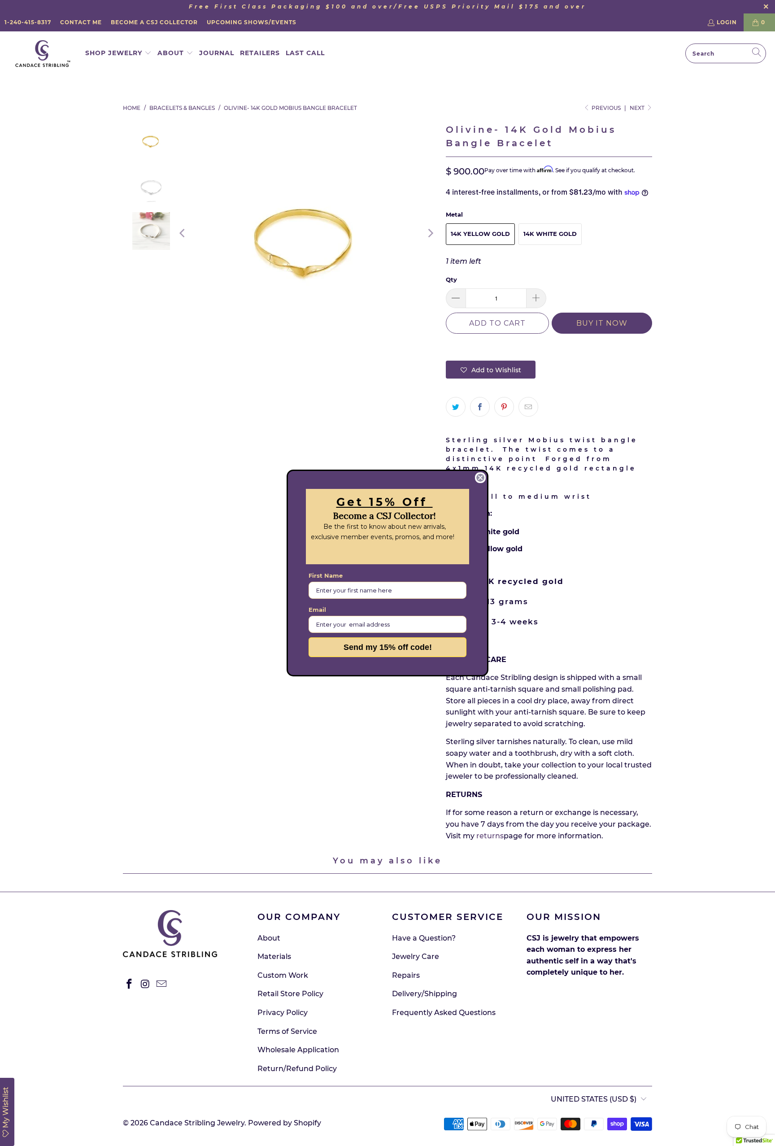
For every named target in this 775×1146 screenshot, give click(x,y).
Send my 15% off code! (388, 647)
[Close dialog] (480, 477)
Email (317, 609)
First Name (326, 575)
